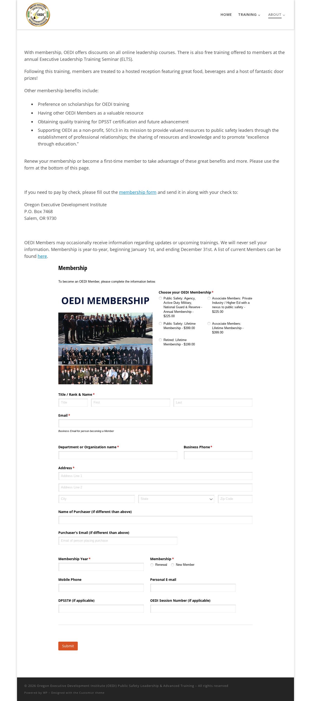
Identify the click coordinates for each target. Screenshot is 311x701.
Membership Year (81, 559)
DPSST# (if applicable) (76, 600)
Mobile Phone (69, 579)
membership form (137, 192)
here (42, 256)
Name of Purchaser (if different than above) (95, 511)
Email (71, 415)
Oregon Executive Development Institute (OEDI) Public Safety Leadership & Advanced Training (115, 685)
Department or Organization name (95, 447)
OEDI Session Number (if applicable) (180, 600)
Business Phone (205, 447)
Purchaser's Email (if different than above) (93, 532)
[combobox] (176, 499)
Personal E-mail (163, 579)
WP (45, 692)
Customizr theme (91, 692)
